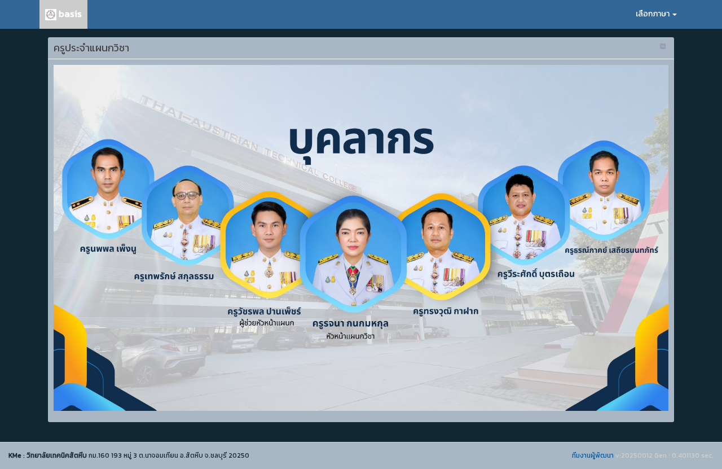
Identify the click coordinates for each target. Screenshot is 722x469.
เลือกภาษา (653, 14)
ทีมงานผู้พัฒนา (593, 455)
